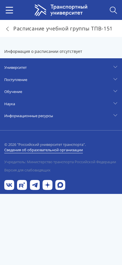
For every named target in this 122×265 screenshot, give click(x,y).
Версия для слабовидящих (27, 170)
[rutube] (22, 184)
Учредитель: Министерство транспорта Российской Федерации (60, 161)
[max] (60, 184)
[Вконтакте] (9, 184)
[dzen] (47, 184)
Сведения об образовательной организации (43, 149)
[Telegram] (35, 184)
